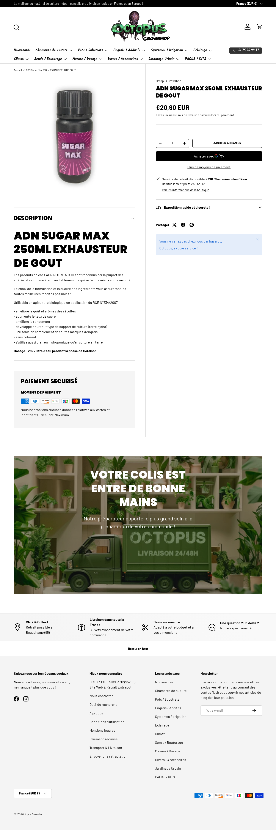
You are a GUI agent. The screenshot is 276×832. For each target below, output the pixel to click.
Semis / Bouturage (48, 59)
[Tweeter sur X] (174, 225)
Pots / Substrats (90, 50)
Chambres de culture (51, 50)
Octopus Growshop (168, 81)
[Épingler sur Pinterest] (191, 225)
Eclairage (200, 50)
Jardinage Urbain (161, 59)
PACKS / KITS (195, 59)
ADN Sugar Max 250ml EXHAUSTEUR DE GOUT (51, 70)
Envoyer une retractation (108, 756)
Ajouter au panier (227, 143)
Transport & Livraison (105, 747)
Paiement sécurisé (103, 739)
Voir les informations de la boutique (185, 190)
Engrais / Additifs (126, 50)
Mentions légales (102, 730)
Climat (19, 59)
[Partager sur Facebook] (183, 225)
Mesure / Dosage (84, 59)
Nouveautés (22, 50)
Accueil (18, 70)
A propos (96, 713)
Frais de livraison (187, 115)
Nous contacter (101, 696)
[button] (259, 27)
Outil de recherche (103, 704)
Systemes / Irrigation (167, 50)
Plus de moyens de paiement (209, 167)
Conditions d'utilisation (106, 722)
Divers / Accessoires (123, 59)
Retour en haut (138, 649)
